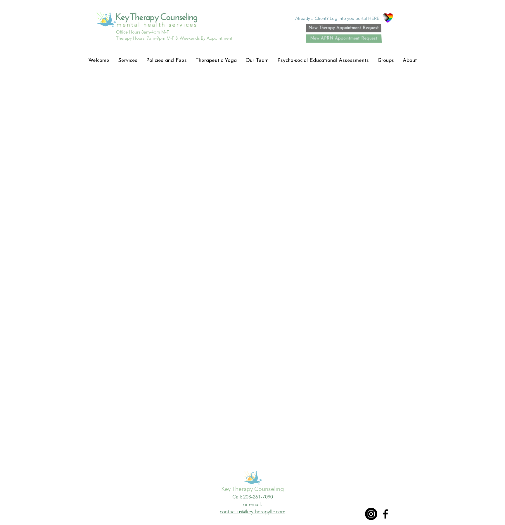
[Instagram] (371, 514)
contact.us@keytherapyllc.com (252, 511)
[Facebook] (385, 514)
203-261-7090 (257, 497)
